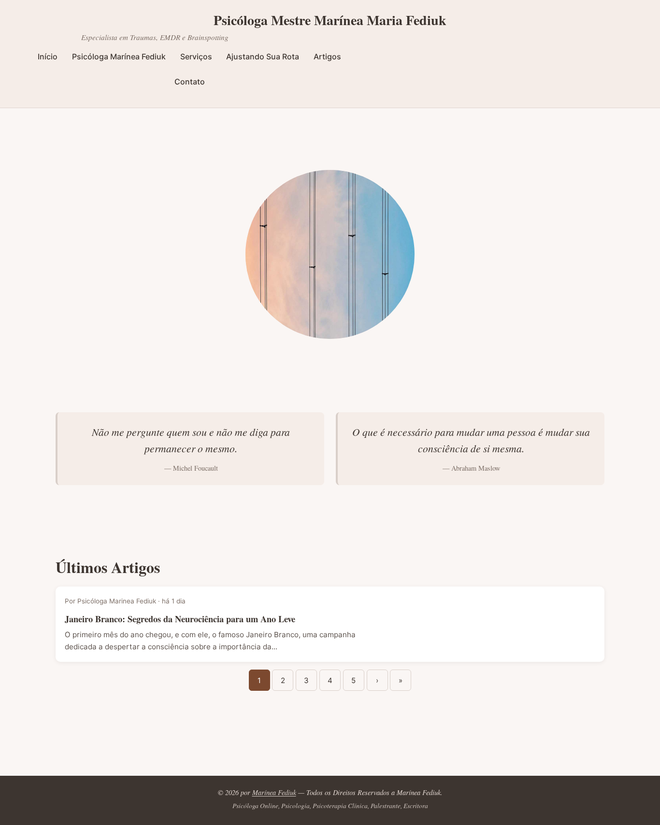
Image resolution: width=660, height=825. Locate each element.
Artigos (327, 56)
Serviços (196, 56)
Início (47, 56)
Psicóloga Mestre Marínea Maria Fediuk (330, 20)
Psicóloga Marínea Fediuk (119, 56)
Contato (189, 81)
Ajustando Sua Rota (262, 56)
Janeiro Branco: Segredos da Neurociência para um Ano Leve (180, 618)
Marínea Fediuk (274, 792)
